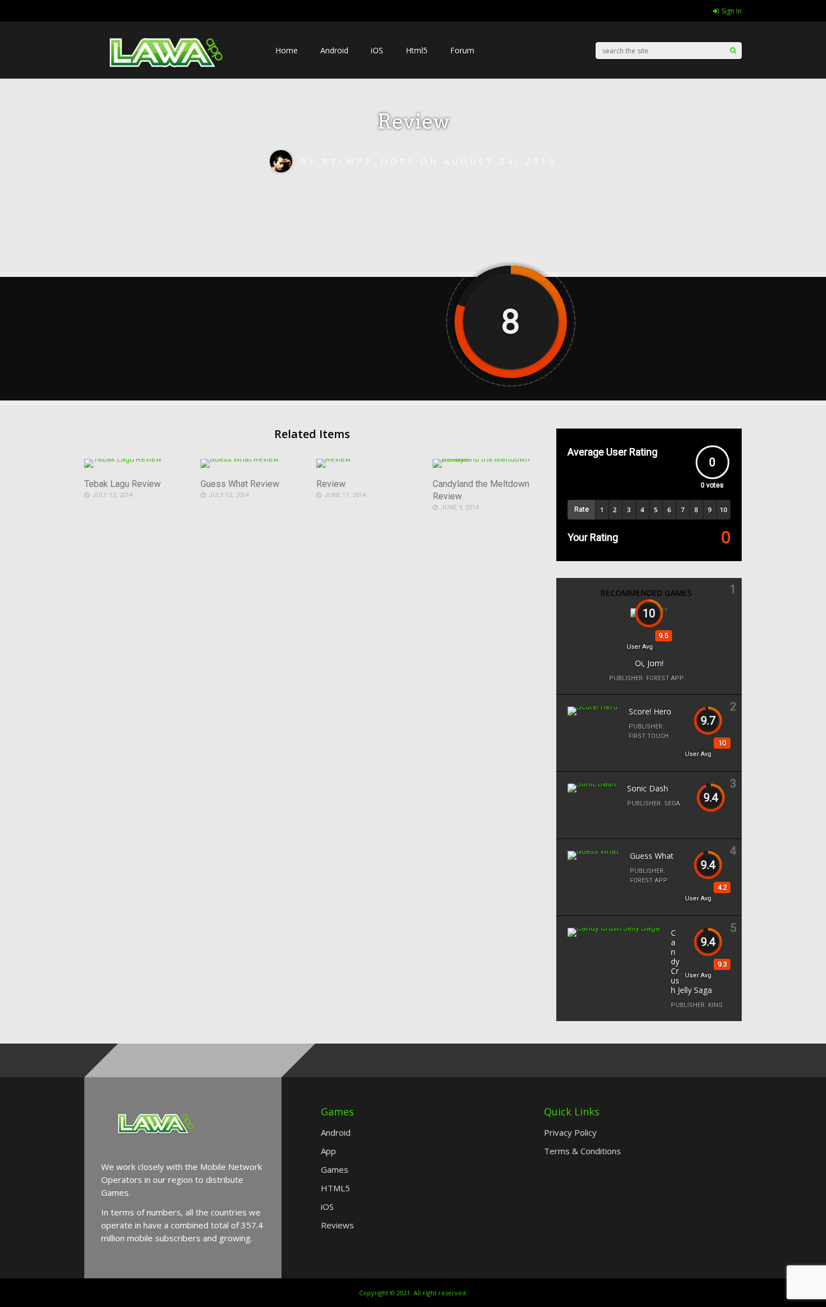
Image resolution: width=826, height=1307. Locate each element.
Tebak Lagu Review (122, 484)
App (328, 1150)
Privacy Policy (570, 1132)
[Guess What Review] (240, 458)
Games (334, 1169)
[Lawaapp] (168, 90)
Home (286, 50)
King (715, 1005)
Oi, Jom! (649, 663)
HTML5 (335, 1188)
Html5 (417, 50)
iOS (377, 50)
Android (334, 50)
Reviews (337, 1225)
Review (331, 484)
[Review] (333, 458)
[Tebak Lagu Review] (123, 458)
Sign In (731, 11)
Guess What (652, 855)
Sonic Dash (647, 788)
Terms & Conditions (582, 1150)
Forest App (665, 678)
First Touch (649, 736)
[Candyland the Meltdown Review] (486, 458)
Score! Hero (650, 711)
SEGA (672, 803)
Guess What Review (240, 484)
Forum (462, 50)
